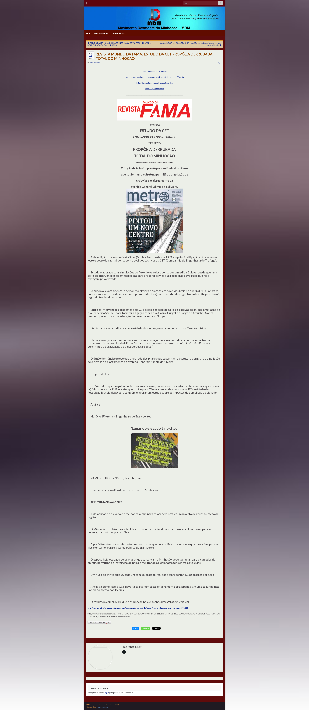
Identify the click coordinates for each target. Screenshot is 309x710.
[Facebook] (86, 2)
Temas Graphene (102, 707)
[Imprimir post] (219, 62)
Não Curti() (104, 622)
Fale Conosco (119, 33)
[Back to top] (304, 705)
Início (88, 33)
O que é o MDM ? (101, 33)
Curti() (92, 622)
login (107, 692)
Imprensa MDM (95, 62)
